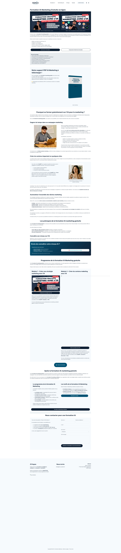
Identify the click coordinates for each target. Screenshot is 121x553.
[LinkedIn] (88, 3)
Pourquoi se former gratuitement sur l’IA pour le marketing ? (42, 56)
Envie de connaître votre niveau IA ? (38, 59)
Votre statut (63, 429)
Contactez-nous (81, 2)
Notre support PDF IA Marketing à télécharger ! (40, 55)
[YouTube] (86, 3)
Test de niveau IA (61, 2)
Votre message (63, 434)
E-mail (62, 424)
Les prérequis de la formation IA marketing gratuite (41, 58)
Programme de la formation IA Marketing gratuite (41, 60)
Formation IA (52, 2)
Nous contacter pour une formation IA (39, 63)
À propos (67, 2)
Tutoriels (73, 2)
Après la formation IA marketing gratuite (39, 61)
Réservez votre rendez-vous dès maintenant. (72, 445)
